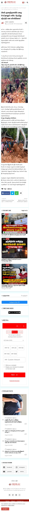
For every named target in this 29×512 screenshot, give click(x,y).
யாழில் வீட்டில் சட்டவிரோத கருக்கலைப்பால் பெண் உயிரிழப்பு (13, 421)
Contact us (20, 501)
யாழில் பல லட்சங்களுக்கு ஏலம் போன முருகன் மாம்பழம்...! (14, 431)
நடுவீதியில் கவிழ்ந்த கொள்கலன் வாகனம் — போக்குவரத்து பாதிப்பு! (12, 260)
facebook (9, 467)
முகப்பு (2, 8)
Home (7, 501)
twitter (22, 471)
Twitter (12, 193)
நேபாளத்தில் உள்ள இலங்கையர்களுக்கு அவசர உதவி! (14, 234)
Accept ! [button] (5, 509)
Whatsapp (17, 193)
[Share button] (21, 193)
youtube (9, 471)
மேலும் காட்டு (24, 210)
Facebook (6, 193)
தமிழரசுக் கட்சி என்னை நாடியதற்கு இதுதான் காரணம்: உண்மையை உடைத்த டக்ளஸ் (14, 452)
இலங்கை (7, 8)
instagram (22, 467)
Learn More (11, 505)
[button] (27, 2)
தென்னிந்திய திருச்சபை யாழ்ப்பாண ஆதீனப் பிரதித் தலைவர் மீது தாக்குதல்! (13, 286)
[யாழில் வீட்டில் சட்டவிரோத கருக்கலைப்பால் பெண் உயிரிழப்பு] (14, 404)
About (13, 501)
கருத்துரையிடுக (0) (14, 302)
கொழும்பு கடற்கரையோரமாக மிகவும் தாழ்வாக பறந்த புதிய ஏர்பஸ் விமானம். (15, 441)
